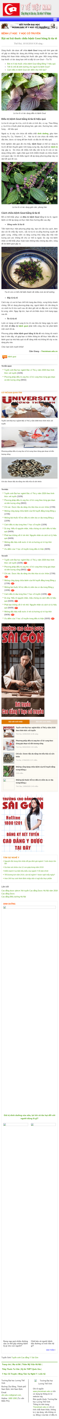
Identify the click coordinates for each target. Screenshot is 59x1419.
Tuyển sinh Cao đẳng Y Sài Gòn (24, 1357)
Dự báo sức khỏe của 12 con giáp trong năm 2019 (24, 867)
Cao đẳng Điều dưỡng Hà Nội (13, 897)
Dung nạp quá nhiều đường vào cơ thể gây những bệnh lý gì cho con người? (15, 1343)
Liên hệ (42, 1374)
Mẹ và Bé (16, 1364)
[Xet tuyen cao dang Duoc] (22, 670)
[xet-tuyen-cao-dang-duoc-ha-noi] (29, 26)
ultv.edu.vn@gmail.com (11, 1395)
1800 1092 (12, 1398)
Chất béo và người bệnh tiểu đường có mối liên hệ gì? (42, 1343)
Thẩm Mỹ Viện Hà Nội (31, 1364)
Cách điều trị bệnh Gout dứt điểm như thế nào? (26, 70)
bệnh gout (23, 326)
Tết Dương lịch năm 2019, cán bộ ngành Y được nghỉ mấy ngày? (29, 875)
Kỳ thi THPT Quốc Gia (31, 1369)
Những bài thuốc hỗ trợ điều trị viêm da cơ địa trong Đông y (29, 518)
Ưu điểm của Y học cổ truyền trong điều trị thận (24, 549)
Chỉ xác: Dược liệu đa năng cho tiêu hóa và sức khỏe (21, 481)
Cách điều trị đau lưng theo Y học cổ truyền (22, 525)
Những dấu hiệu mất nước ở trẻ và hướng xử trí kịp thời (28, 542)
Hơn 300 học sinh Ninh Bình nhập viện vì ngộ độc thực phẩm (28, 878)
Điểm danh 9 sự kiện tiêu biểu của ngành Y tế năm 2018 (26, 871)
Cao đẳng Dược (8, 894)
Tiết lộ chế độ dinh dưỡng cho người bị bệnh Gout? (28, 67)
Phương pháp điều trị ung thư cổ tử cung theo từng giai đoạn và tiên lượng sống (27, 452)
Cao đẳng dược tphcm (10, 891)
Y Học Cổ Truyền (30, 33)
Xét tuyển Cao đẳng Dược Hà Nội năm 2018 (39, 891)
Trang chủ (6, 1364)
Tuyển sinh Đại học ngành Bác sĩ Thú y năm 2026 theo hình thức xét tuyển (27, 422)
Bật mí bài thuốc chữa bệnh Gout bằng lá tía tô (29, 38)
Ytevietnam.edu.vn (49, 351)
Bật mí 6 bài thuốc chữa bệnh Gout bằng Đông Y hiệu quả (31, 64)
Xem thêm (50, 1350)
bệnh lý (54, 147)
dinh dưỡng (43, 133)
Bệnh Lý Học (9, 33)
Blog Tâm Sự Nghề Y (27, 1374)
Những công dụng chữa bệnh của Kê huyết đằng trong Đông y (30, 511)
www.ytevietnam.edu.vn (43, 1391)
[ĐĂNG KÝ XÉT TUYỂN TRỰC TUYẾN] (22, 823)
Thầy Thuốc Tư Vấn (10, 1369)
